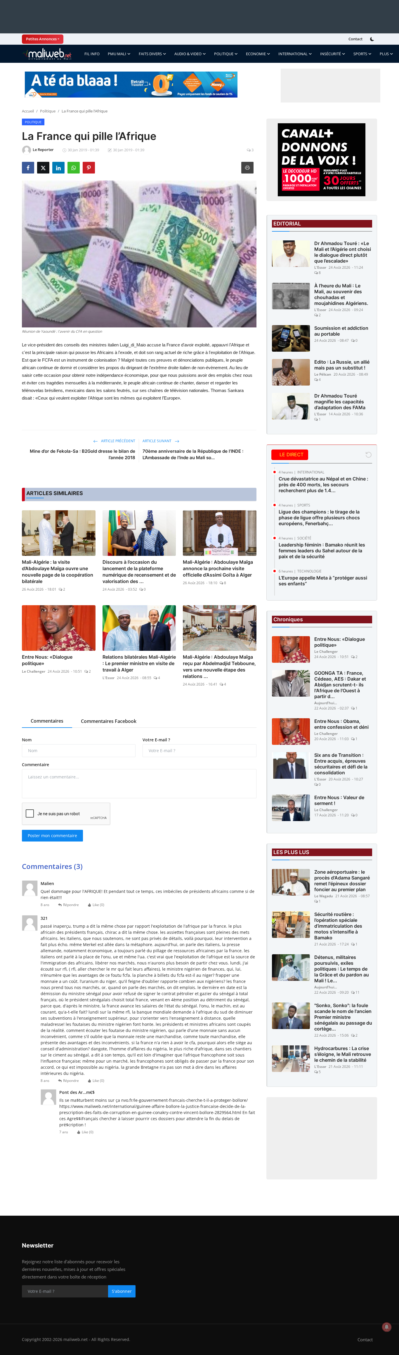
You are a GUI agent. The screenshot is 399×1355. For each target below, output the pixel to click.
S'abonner (122, 1291)
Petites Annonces (41, 38)
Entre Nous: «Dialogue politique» (47, 660)
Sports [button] (360, 53)
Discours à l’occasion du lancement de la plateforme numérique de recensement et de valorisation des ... (139, 571)
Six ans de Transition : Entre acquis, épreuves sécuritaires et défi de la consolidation (340, 763)
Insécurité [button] (330, 53)
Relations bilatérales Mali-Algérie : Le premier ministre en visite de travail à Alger (139, 663)
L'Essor (109, 677)
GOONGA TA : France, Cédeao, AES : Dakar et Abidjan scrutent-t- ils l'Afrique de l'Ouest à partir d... (340, 684)
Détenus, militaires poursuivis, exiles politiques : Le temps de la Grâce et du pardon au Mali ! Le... (341, 968)
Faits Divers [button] (150, 53)
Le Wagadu (323, 895)
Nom (27, 739)
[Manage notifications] (386, 1327)
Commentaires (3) (52, 866)
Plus (384, 53)
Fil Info (92, 53)
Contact (355, 38)
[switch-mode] (372, 39)
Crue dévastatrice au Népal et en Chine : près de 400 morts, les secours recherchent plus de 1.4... (323, 484)
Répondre (71, 904)
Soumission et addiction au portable (341, 331)
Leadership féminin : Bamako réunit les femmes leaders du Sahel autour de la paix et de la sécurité (322, 550)
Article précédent (117, 440)
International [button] (293, 53)
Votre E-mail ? (156, 739)
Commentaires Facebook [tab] (108, 721)
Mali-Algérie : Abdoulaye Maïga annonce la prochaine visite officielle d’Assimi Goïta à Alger (218, 568)
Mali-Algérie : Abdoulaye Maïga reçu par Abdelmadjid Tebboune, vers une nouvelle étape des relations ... (219, 666)
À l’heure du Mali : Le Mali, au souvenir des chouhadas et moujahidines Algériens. (341, 294)
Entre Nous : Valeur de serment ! (339, 800)
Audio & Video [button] (188, 53)
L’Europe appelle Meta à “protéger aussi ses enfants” (323, 581)
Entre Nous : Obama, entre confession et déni (341, 724)
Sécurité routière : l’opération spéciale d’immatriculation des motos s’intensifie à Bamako (338, 926)
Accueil (28, 111)
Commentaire (35, 764)
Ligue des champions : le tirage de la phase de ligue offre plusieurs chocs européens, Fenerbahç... (319, 517)
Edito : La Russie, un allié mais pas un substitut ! (341, 365)
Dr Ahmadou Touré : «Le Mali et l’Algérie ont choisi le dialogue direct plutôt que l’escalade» (342, 252)
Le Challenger (33, 671)
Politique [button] (223, 53)
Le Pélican (322, 374)
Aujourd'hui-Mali (326, 702)
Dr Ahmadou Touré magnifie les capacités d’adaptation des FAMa (339, 401)
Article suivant (157, 440)
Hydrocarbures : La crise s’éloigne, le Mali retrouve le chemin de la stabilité (342, 1054)
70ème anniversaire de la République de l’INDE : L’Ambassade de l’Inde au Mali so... (193, 454)
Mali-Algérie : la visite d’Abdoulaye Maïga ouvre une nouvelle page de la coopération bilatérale (57, 571)
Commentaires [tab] (47, 721)
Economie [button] (256, 53)
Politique (47, 111)
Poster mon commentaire (52, 835)
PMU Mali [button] (117, 53)
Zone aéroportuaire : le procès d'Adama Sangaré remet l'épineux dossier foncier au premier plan (342, 880)
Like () (98, 904)
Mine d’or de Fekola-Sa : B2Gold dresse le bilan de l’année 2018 (82, 454)
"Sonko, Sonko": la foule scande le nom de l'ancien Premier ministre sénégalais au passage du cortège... (343, 1017)
